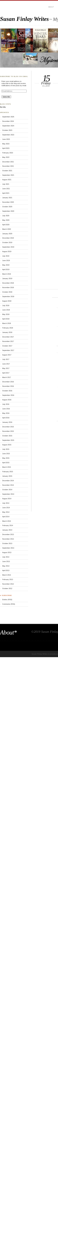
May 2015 (5, 458)
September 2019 (8, 247)
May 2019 (5, 265)
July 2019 (5, 256)
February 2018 (7, 328)
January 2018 (7, 332)
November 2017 (8, 341)
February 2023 (7, 153)
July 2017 (5, 359)
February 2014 (7, 525)
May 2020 (5, 220)
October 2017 (7, 346)
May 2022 (5, 157)
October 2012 (7, 588)
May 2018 (5, 314)
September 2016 (8, 395)
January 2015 (7, 476)
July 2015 (5, 449)
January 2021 (7, 197)
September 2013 (8, 548)
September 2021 (8, 175)
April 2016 (5, 418)
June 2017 (6, 364)
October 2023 (7, 130)
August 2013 (6, 552)
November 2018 (8, 287)
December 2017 (8, 337)
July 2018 (5, 305)
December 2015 (8, 427)
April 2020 (5, 225)
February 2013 (7, 579)
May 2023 (5, 144)
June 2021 (6, 188)
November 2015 (8, 431)
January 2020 (7, 234)
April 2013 (5, 570)
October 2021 (7, 170)
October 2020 (7, 207)
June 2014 (6, 507)
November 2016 (8, 386)
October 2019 (7, 242)
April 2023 (5, 148)
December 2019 (8, 238)
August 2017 (6, 355)
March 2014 (6, 521)
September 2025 (8, 117)
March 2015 (6, 467)
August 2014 (6, 498)
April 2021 (5, 193)
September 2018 (8, 296)
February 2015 (7, 471)
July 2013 (5, 557)
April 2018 (5, 319)
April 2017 (5, 373)
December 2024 (8, 121)
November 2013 (8, 539)
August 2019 (6, 251)
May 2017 (5, 368)
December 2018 (8, 283)
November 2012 (8, 584)
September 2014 (8, 494)
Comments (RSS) (8, 604)
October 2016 (7, 391)
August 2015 (6, 445)
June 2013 (6, 561)
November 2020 (8, 202)
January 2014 (7, 530)
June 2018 (6, 310)
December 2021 (8, 162)
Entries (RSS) (7, 599)
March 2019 (6, 274)
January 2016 (7, 422)
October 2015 (7, 436)
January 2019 (7, 278)
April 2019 (5, 269)
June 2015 (6, 453)
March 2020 (6, 229)
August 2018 (6, 301)
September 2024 (8, 126)
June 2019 (6, 260)
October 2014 (7, 489)
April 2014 (5, 516)
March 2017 (6, 377)
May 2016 (5, 413)
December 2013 (8, 534)
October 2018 (7, 292)
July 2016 (5, 404)
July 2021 (5, 184)
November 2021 (8, 166)
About (51, 7)
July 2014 (5, 503)
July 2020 (5, 216)
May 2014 (5, 512)
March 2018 (6, 323)
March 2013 (6, 575)
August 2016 (6, 400)
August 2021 (6, 179)
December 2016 (8, 382)
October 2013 (7, 543)
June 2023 (6, 139)
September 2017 (8, 350)
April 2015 (5, 462)
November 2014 (8, 485)
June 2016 (6, 409)
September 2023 (8, 135)
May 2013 (5, 566)
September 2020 (8, 211)
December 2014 (8, 480)
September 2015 (8, 440)
